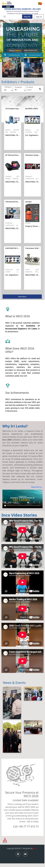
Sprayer (28, 201)
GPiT (35, 848)
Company (18, 87)
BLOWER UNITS (31, 108)
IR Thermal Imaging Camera (17, 155)
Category (8, 87)
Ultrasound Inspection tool (16, 201)
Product (30, 87)
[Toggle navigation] (4, 16)
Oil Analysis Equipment (15, 108)
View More (22, 296)
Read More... (37, 487)
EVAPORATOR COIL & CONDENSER (19, 248)
